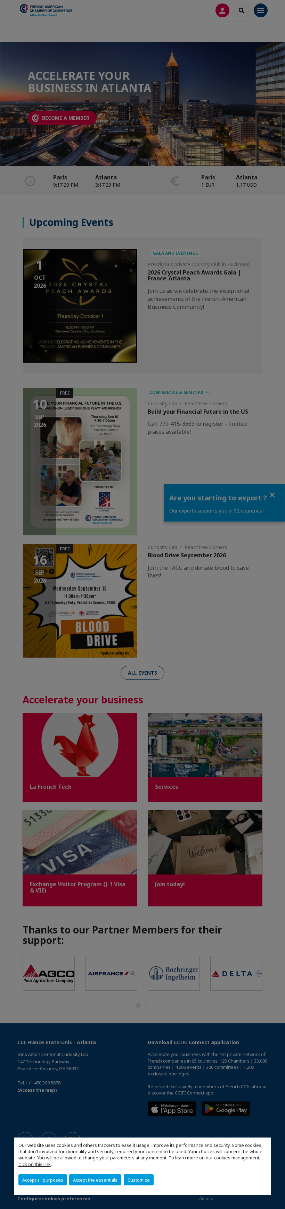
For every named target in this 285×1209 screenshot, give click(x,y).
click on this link (34, 1164)
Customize (139, 1180)
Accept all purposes (42, 1180)
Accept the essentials (95, 1180)
